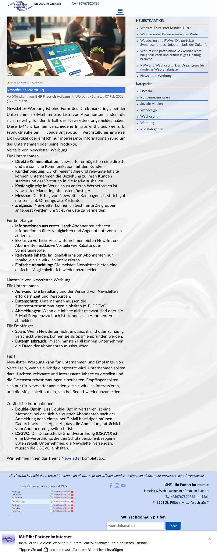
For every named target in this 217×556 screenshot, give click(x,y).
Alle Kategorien (151, 129)
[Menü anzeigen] (120, 10)
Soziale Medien (151, 103)
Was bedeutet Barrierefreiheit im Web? (169, 34)
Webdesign (148, 110)
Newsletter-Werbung (156, 76)
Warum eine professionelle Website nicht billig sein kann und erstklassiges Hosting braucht (171, 55)
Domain (146, 91)
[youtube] (123, 485)
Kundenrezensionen (155, 97)
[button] (205, 497)
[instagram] (117, 485)
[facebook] (110, 485)
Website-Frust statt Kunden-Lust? (165, 28)
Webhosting (149, 116)
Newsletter (71, 458)
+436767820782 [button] (87, 3)
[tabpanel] (89, 4)
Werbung (147, 123)
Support (203, 490)
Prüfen (173, 525)
